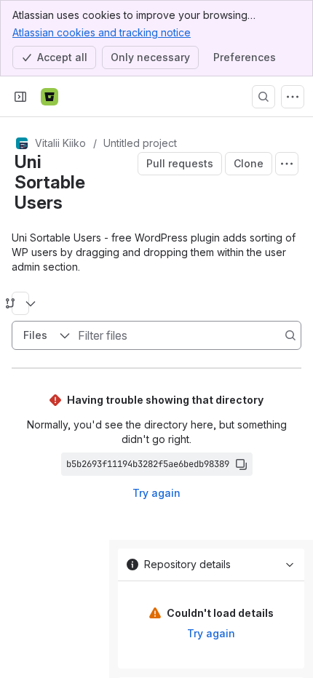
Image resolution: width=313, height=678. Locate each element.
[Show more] (292, 96)
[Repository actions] (286, 163)
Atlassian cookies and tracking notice (101, 32)
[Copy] (241, 464)
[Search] (263, 96)
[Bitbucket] (49, 96)
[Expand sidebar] (20, 96)
